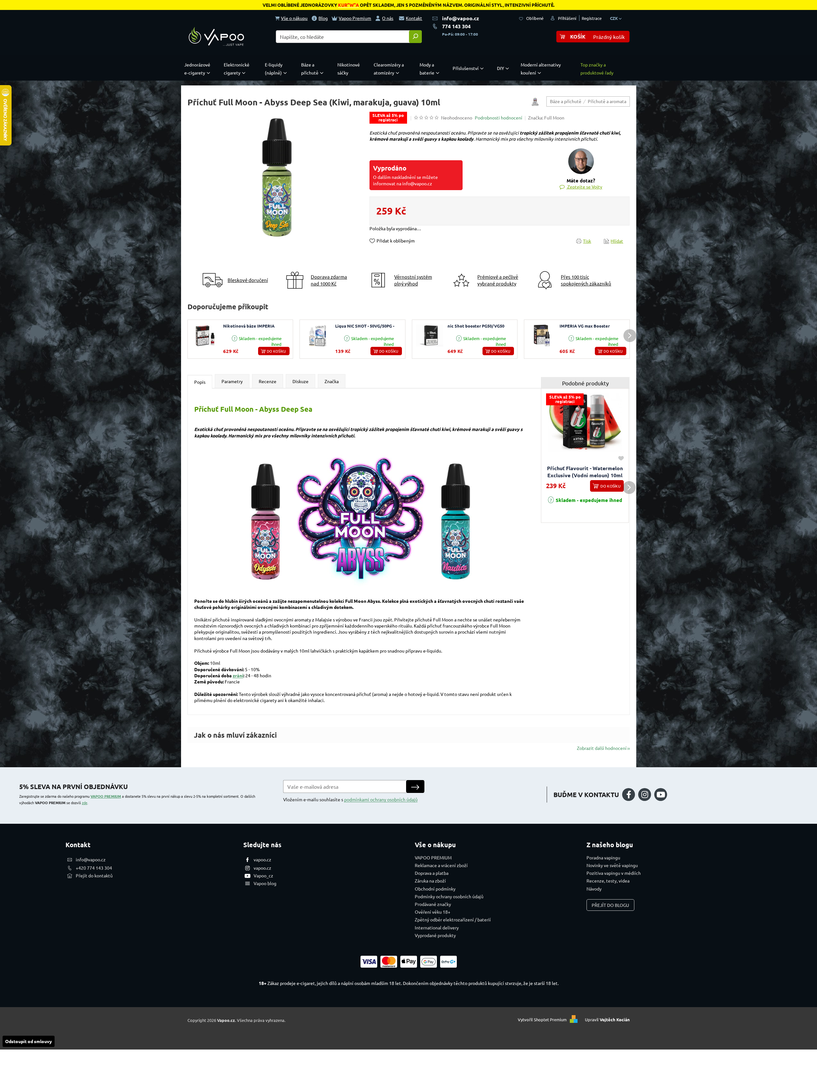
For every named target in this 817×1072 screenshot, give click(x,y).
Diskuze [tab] (300, 381)
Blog (323, 18)
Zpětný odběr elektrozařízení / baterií (453, 919)
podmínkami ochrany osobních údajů (381, 799)
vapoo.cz (262, 859)
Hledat (415, 36)
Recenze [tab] (267, 381)
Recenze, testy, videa (608, 880)
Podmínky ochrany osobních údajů (449, 896)
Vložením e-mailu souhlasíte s (350, 799)
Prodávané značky (433, 904)
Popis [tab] (199, 382)
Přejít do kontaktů (94, 875)
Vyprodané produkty (435, 935)
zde (84, 802)
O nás (387, 18)
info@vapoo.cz (460, 18)
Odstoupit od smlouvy (28, 1041)
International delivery (437, 927)
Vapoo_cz (263, 875)
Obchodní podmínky (435, 889)
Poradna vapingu (603, 857)
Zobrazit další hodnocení (602, 748)
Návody (594, 889)
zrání (238, 675)
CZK (614, 18)
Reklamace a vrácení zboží (441, 865)
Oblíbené (534, 18)
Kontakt (414, 18)
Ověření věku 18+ (432, 912)
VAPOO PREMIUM (106, 796)
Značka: (546, 117)
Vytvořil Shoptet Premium (542, 1019)
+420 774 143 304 (94, 868)
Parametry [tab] (232, 381)
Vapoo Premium (355, 18)
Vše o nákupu (294, 18)
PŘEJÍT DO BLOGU (610, 905)
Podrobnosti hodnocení (498, 117)
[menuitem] (198, 68)
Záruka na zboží (430, 880)
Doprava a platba (431, 873)
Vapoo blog (265, 883)
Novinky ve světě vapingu (612, 865)
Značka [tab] (332, 381)
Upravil (607, 1019)
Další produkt (629, 335)
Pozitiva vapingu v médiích (614, 873)
